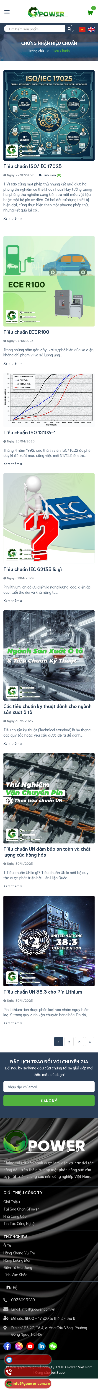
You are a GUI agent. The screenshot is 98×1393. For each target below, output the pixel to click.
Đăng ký (49, 1100)
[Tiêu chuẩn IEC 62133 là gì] (49, 518)
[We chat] (53, 1346)
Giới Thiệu (11, 1201)
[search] (69, 28)
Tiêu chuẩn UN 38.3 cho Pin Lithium (42, 991)
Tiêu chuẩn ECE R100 (26, 332)
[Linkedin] (42, 1346)
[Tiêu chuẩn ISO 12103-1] (49, 400)
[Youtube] (30, 1346)
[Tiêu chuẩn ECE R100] (49, 281)
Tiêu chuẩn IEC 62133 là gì (32, 569)
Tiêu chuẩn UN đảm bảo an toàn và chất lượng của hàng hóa (46, 851)
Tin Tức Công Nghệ (19, 1223)
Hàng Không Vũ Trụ (19, 1252)
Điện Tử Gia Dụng (17, 1267)
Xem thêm (11, 218)
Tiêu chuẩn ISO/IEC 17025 (32, 166)
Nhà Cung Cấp (15, 1215)
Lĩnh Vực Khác (15, 1274)
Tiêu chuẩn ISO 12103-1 (29, 432)
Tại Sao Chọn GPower (21, 1208)
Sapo (61, 1372)
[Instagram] (19, 1346)
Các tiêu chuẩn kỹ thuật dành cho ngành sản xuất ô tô (47, 709)
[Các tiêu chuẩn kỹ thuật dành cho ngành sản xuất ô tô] (49, 655)
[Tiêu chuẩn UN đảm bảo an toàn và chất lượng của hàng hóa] (49, 798)
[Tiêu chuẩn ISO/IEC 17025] (49, 115)
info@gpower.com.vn (38, 1308)
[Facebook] (7, 1346)
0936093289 (23, 1299)
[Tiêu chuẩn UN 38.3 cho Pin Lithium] (49, 941)
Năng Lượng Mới (16, 1259)
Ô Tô (7, 1245)
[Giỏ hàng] (90, 13)
